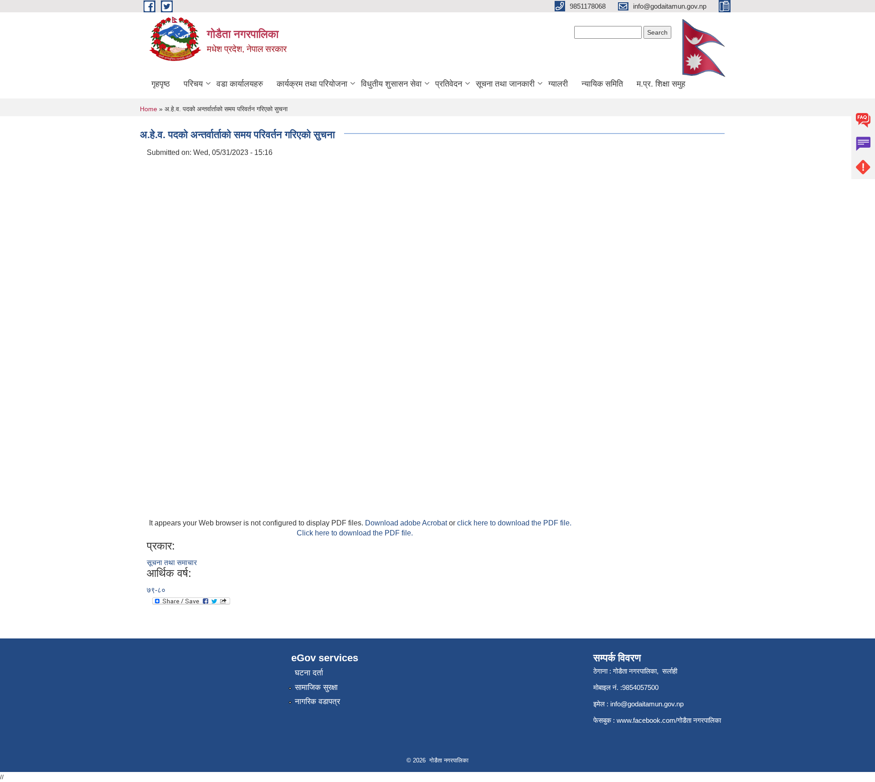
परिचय (193, 83)
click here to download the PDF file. (514, 523)
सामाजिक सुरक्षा (316, 687)
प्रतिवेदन (448, 83)
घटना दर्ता (309, 673)
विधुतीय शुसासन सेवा (391, 83)
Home (148, 109)
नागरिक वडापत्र (317, 701)
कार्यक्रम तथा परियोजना (312, 83)
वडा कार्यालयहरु (239, 83)
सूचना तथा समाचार (172, 562)
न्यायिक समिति (602, 83)
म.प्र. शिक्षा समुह (661, 83)
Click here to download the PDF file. (355, 533)
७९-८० (156, 590)
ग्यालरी (558, 83)
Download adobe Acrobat (407, 523)
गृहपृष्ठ (160, 83)
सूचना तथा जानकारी (505, 83)
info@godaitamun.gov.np (647, 704)
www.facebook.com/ (647, 720)
